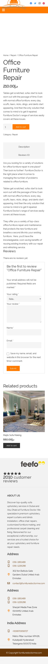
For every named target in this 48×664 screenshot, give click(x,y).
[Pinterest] (44, 3)
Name (10, 327)
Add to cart (21, 127)
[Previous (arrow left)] (1, 660)
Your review (13, 303)
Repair (13, 55)
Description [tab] (24, 146)
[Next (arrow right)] (3, 660)
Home (5, 55)
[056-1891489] (10, 562)
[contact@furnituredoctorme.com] (10, 583)
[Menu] (3, 10)
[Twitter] (35, 3)
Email (10, 340)
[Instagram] (39, 3)
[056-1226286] (10, 566)
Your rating (13, 294)
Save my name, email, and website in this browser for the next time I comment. (24, 357)
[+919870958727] (10, 631)
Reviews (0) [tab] (24, 154)
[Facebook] (31, 3)
